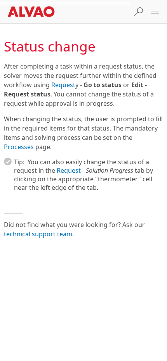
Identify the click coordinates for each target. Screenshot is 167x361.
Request (63, 85)
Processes (19, 147)
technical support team (38, 234)
